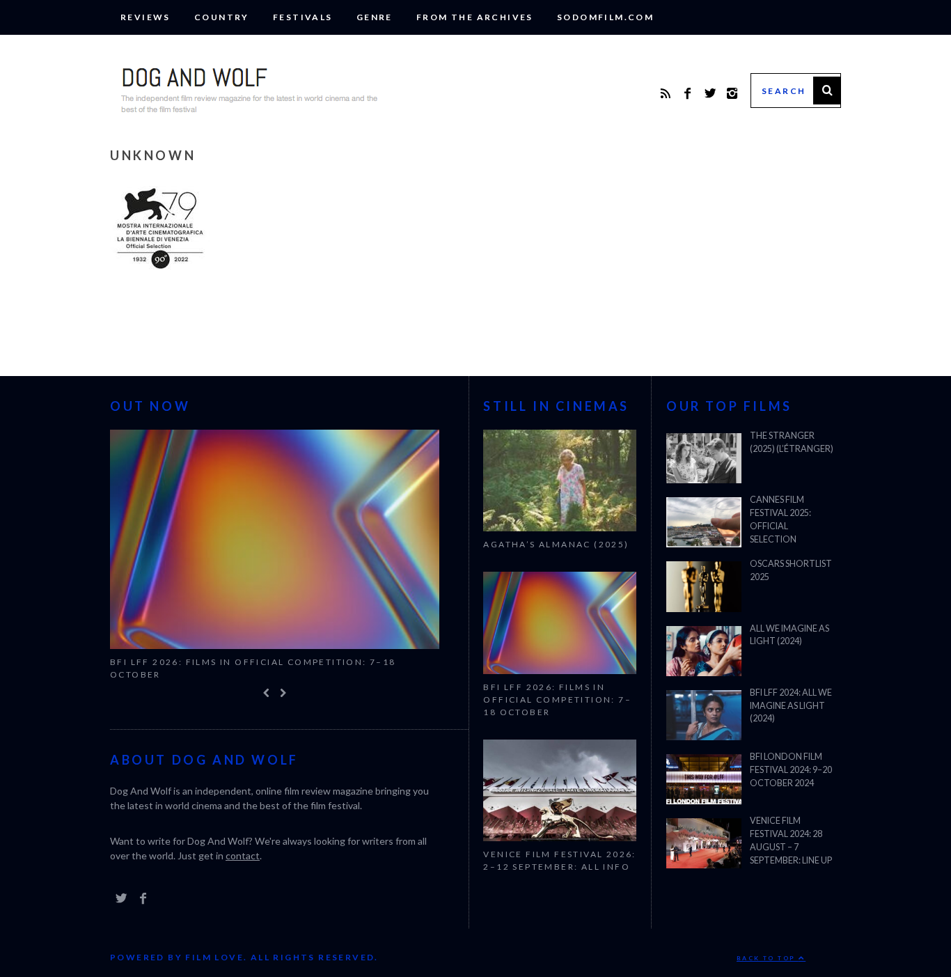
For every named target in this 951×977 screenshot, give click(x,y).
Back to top (768, 958)
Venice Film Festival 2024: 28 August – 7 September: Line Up (791, 840)
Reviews (145, 17)
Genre (374, 17)
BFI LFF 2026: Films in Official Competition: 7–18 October (253, 668)
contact (243, 856)
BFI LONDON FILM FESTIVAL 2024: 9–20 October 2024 (791, 769)
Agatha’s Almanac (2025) (556, 544)
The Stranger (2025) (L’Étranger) (791, 442)
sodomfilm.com (605, 17)
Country (221, 17)
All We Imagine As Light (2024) (789, 635)
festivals (303, 17)
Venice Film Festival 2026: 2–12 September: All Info (559, 860)
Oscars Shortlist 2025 (791, 570)
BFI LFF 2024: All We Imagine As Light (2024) (791, 705)
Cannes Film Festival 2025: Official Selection (780, 519)
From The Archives (474, 17)
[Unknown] (160, 266)
